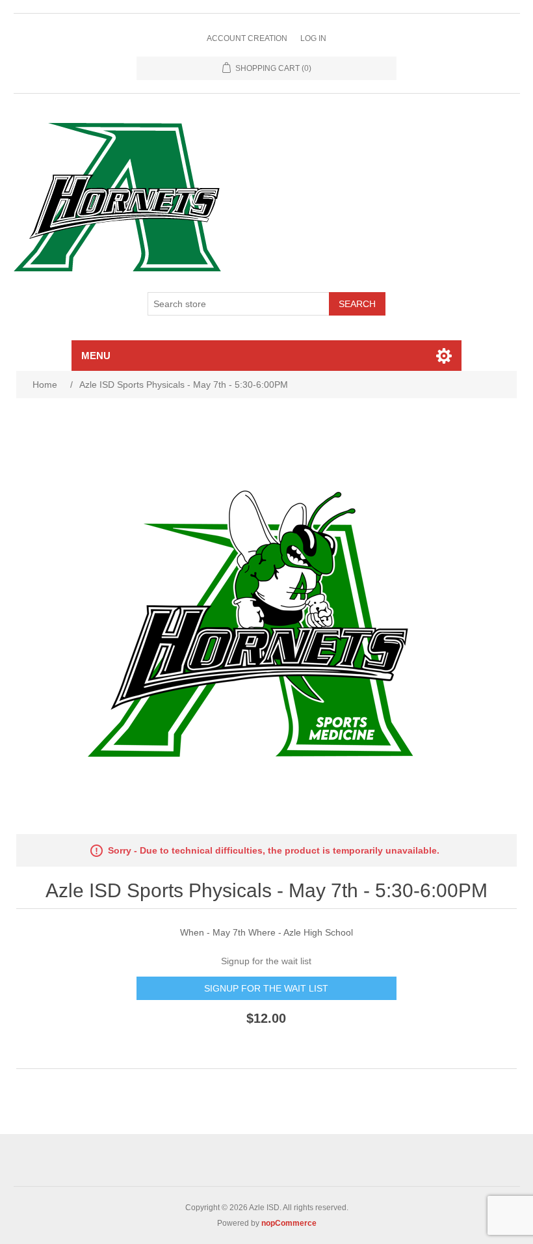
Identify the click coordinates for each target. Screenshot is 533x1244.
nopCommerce (289, 1223)
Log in (313, 38)
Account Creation (247, 38)
